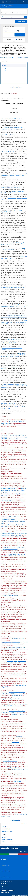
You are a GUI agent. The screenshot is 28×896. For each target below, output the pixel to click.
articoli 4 (15, 305)
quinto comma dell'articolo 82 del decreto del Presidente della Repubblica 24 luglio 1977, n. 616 (13, 286)
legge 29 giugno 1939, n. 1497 (8, 134)
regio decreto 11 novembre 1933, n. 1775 (12, 519)
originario (9, 40)
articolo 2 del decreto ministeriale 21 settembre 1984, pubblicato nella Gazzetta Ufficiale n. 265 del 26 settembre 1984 (14, 385)
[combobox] (14, 17)
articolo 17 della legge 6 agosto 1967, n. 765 (13, 547)
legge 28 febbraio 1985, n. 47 (10, 761)
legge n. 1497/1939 (17, 695)
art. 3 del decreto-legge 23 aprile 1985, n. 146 (14, 767)
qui (23, 13)
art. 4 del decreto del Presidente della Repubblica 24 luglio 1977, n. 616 (13, 648)
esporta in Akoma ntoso (7, 839)
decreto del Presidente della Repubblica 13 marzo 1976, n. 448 (14, 174)
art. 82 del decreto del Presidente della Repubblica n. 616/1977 (13, 693)
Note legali (3, 884)
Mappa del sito (4, 886)
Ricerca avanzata (21, 21)
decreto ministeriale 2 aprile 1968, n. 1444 (11, 188)
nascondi (5, 61)
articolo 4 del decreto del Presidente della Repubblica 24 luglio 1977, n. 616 (11, 349)
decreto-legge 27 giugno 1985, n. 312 (11, 119)
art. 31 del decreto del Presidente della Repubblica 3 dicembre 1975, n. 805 (13, 490)
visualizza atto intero (23, 57)
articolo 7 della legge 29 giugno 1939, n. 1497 (14, 257)
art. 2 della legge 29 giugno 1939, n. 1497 (13, 487)
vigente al (6, 29)
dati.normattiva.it (5, 892)
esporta (4, 837)
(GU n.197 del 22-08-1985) (7, 57)
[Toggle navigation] (24, 6)
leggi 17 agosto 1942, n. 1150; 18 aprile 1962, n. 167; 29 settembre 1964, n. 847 (13, 555)
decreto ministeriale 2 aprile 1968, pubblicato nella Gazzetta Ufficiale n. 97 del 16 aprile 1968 (14, 534)
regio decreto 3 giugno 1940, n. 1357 (14, 342)
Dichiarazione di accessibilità (7, 890)
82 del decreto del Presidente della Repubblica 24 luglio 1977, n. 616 (14, 305)
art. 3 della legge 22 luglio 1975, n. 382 (16, 661)
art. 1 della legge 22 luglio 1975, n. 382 (14, 437)
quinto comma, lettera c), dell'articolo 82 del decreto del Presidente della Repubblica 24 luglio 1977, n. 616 (13, 354)
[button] (18, 31)
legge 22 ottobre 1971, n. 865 (10, 549)
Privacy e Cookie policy (6, 881)
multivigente (21, 40)
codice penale (15, 742)
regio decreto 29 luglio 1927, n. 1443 (13, 249)
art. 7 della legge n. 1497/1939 (16, 638)
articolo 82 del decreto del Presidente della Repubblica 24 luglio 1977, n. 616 (12, 128)
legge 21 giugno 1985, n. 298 (19, 769)
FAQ (2, 888)
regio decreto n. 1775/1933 (17, 714)
